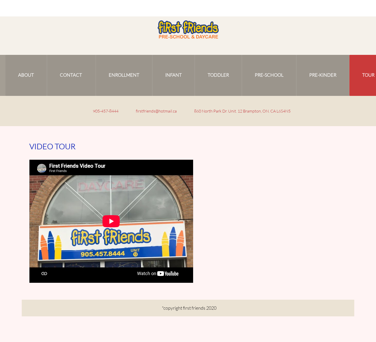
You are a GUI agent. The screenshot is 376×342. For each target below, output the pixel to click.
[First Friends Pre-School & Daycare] (188, 29)
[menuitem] (26, 75)
